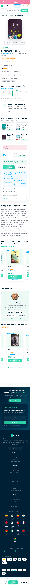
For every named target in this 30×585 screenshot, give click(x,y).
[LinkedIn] (16, 448)
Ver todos (3, 330)
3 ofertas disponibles (15, 362)
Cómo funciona (15, 470)
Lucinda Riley (7, 53)
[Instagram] (9, 448)
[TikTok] (13, 448)
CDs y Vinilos (15, 459)
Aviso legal (15, 497)
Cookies (15, 501)
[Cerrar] (28, 1)
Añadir (11, 129)
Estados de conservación (15, 490)
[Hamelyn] (5, 6)
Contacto (15, 488)
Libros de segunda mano (15, 454)
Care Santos (12, 354)
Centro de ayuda (15, 481)
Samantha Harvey (13, 270)
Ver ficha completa (14, 318)
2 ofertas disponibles (15, 279)
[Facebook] (20, 448)
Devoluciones (15, 486)
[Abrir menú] (3, 10)
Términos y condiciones (15, 504)
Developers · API (15, 506)
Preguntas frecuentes (15, 475)
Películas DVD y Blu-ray (15, 457)
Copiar (17, 184)
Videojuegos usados (15, 461)
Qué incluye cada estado (9, 88)
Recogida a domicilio (15, 472)
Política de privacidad (15, 499)
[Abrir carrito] (23, 6)
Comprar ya (21, 167)
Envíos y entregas (15, 483)
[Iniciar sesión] (27, 5)
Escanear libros (15, 468)
